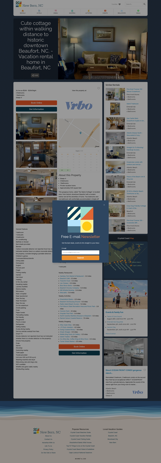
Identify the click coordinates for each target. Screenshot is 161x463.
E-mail (64, 248)
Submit (80, 258)
